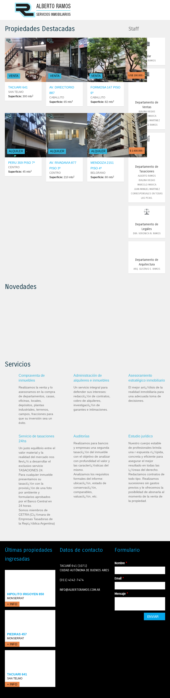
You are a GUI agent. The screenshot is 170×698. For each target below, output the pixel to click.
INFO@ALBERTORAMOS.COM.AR (80, 590)
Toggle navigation (9, 10)
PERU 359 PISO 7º (21, 162)
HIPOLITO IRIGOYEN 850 (25, 594)
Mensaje (121, 594)
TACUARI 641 (18, 87)
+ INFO (12, 604)
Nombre (121, 563)
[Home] (43, 10)
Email (119, 578)
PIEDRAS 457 (17, 634)
